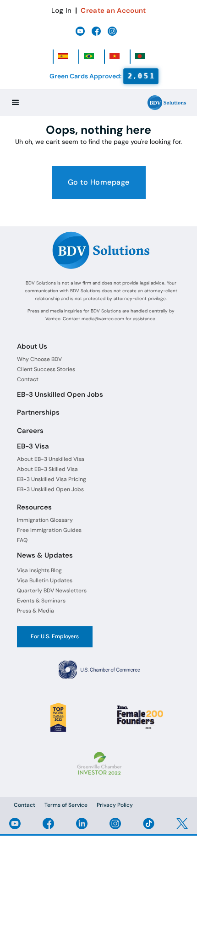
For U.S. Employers (55, 636)
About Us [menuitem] (32, 346)
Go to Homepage (99, 182)
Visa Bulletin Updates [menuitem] (44, 580)
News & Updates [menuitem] (45, 555)
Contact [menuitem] (27, 379)
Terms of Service (66, 805)
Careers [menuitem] (30, 430)
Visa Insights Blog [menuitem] (39, 570)
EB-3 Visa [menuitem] (33, 446)
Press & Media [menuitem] (35, 610)
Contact (24, 805)
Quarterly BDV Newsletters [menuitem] (52, 590)
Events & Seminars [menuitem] (41, 600)
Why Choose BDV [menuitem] (39, 359)
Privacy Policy (115, 805)
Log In (61, 10)
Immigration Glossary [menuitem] (45, 520)
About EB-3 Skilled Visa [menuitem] (47, 469)
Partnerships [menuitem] (38, 412)
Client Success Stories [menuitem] (46, 369)
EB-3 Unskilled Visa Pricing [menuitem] (51, 479)
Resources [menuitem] (34, 507)
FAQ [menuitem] (22, 540)
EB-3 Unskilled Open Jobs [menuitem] (60, 394)
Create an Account (113, 10)
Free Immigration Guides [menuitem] (49, 530)
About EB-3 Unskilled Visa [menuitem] (50, 459)
